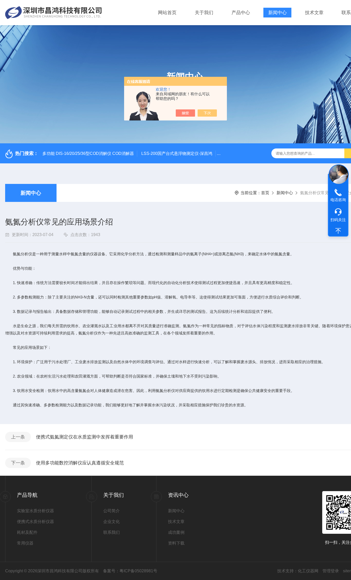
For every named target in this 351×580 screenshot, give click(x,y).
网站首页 (167, 12)
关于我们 (204, 12)
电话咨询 (338, 200)
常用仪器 (25, 543)
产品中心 (241, 12)
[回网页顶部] (338, 231)
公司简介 (111, 511)
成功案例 (176, 532)
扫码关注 (338, 220)
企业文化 (111, 521)
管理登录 (330, 571)
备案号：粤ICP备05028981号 (130, 571)
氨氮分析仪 (22, 254)
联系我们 (111, 532)
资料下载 (176, 543)
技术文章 (314, 12)
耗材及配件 (27, 532)
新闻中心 (277, 12)
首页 (265, 193)
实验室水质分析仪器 (35, 511)
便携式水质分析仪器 (35, 521)
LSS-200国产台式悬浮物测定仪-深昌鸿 (176, 153)
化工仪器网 (308, 571)
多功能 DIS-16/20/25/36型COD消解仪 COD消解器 (88, 153)
